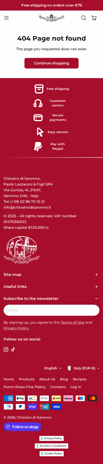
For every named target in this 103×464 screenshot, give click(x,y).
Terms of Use (72, 322)
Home (9, 379)
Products (26, 379)
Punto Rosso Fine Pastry (25, 387)
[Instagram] (6, 350)
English (50, 368)
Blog (64, 379)
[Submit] (93, 310)
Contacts (58, 387)
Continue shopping (51, 63)
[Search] (83, 17)
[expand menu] (6, 17)
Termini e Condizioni (53, 445)
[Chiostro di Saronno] (51, 17)
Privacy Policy (16, 328)
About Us (47, 379)
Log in (75, 387)
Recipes (79, 379)
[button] (94, 17)
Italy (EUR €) (84, 368)
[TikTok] (13, 350)
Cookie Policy (53, 453)
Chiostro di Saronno (34, 417)
